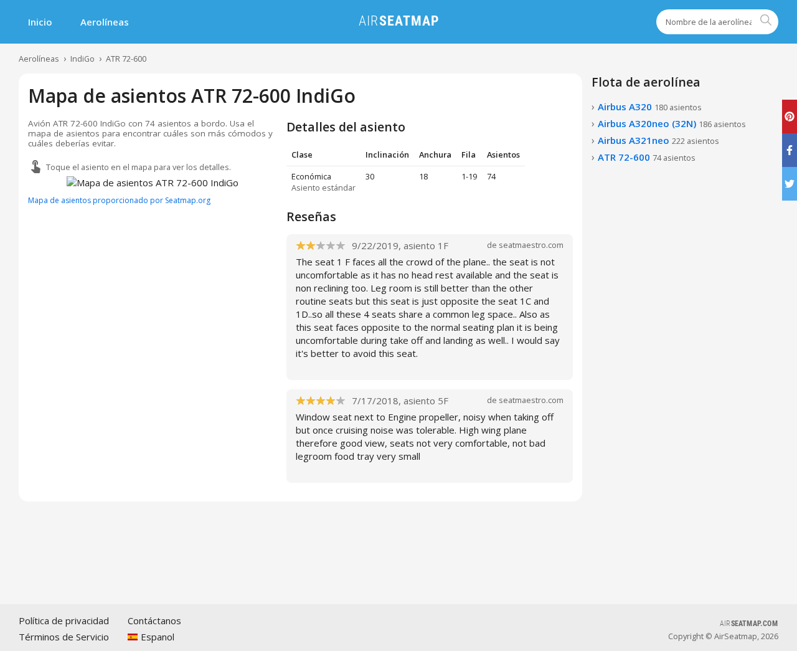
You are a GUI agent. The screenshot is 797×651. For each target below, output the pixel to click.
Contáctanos (154, 620)
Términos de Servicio (64, 636)
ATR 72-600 (126, 58)
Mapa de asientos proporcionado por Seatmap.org (119, 200)
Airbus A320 (650, 106)
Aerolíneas (104, 22)
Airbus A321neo (658, 140)
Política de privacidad (64, 620)
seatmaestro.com (531, 244)
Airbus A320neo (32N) (672, 123)
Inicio (40, 22)
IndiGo (82, 58)
